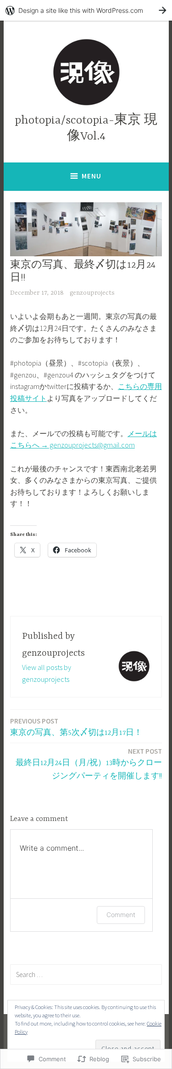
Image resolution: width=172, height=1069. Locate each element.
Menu (91, 176)
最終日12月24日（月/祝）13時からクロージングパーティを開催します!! (89, 764)
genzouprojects (92, 293)
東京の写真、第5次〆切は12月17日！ (76, 727)
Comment (120, 914)
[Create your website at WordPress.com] (86, 10)
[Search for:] (86, 974)
